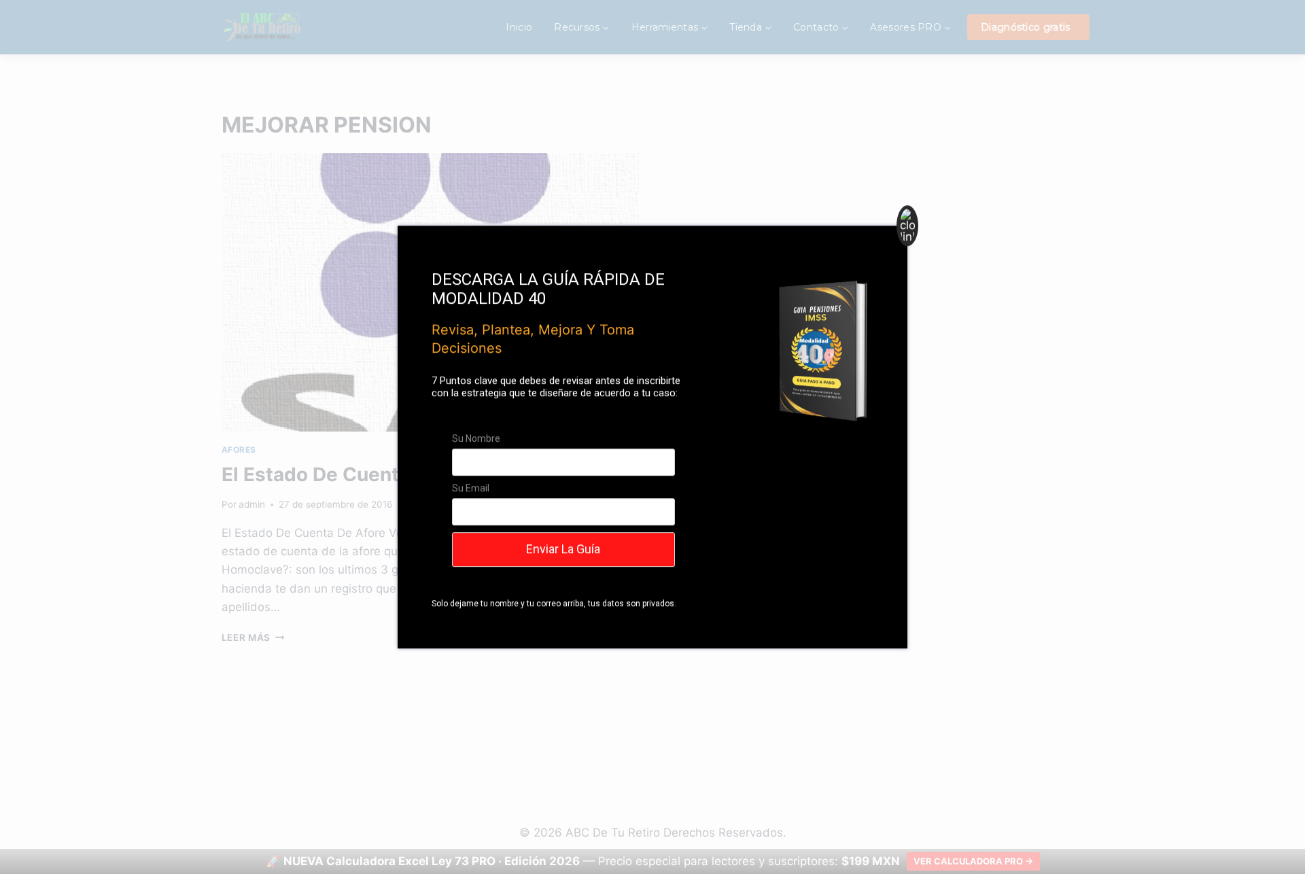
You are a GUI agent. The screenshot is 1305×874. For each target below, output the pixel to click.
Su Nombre (476, 438)
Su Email (470, 488)
